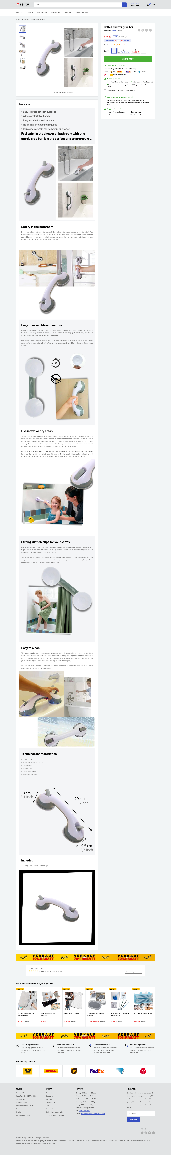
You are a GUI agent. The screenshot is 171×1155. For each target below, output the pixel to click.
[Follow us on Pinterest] (145, 1132)
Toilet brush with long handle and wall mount (120, 1014)
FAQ (47, 1105)
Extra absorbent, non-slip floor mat (95, 1014)
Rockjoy (114, 30)
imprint (18, 1112)
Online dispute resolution (55, 1112)
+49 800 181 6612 (55, 12)
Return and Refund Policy (25, 1105)
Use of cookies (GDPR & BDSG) (26, 1096)
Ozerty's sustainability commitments (119, 97)
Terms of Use (20, 1099)
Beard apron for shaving (72, 1013)
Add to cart (127, 59)
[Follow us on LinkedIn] (153, 1132)
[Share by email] (150, 30)
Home (18, 19)
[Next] (155, 1007)
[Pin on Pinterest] (142, 30)
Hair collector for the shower (143, 1013)
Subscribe (133, 1119)
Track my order (42, 12)
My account (135, 6)
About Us (68, 12)
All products (25, 19)
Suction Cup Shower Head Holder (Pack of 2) (26, 1014)
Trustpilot (49, 1109)
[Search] (124, 4)
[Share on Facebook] (139, 30)
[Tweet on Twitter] (146, 30)
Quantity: (107, 51)
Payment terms (21, 1109)
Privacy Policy (21, 1093)
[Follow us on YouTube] (149, 1132)
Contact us (29, 12)
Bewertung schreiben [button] (133, 972)
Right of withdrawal (23, 1115)
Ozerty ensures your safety (55, 1115)
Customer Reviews (81, 12)
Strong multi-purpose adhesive (48, 1014)
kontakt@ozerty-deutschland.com (93, 1113)
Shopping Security (113, 109)
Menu (18, 12)
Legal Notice (50, 1102)
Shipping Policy (21, 1102)
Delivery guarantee (113, 79)
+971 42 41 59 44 (146, 1141)
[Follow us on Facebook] (142, 1132)
